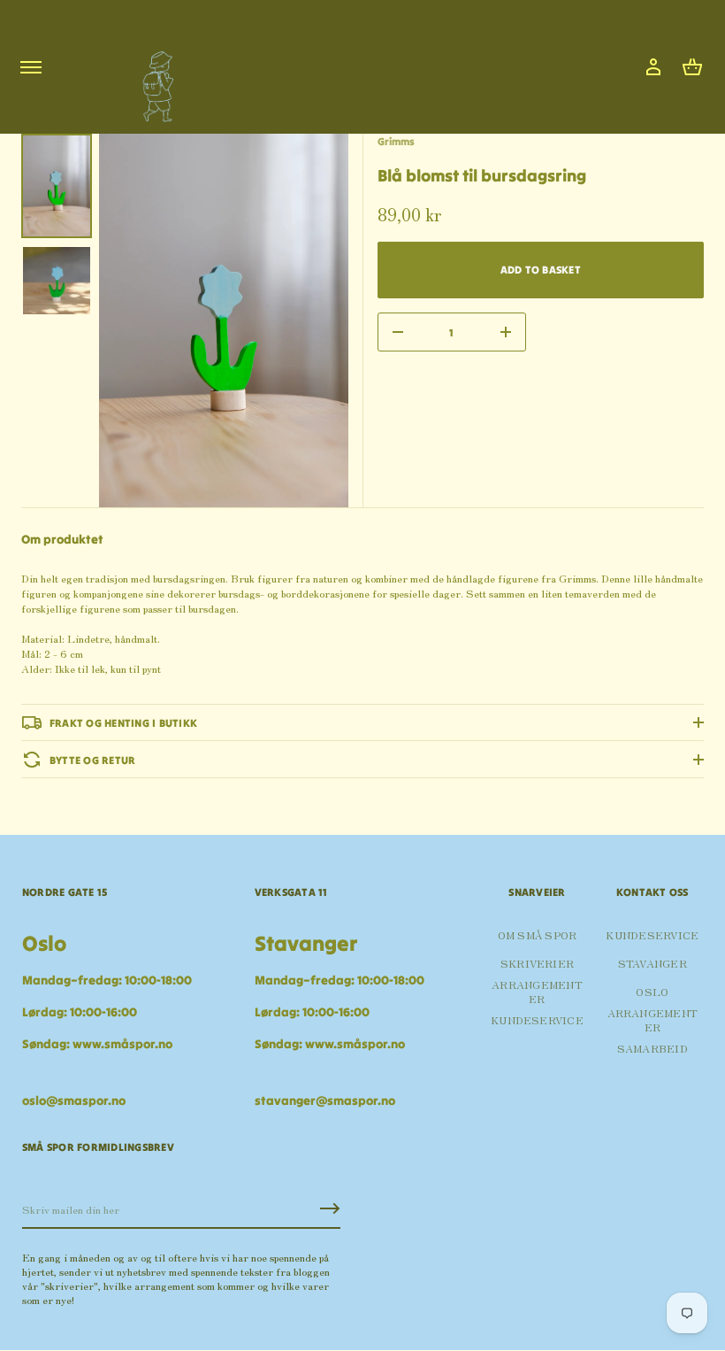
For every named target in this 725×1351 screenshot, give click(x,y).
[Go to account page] (653, 67)
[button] (692, 67)
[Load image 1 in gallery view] (56, 185)
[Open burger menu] (31, 67)
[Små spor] (153, 80)
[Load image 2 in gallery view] (56, 280)
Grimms (396, 141)
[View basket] (692, 67)
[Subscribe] (329, 1208)
